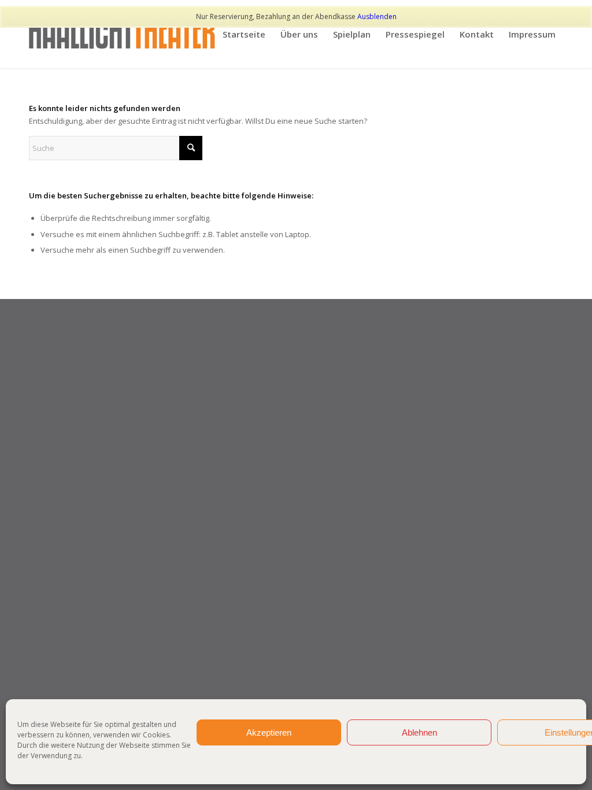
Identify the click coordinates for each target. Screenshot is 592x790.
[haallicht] (122, 34)
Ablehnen (419, 732)
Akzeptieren (268, 732)
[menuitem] (244, 34)
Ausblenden (377, 16)
